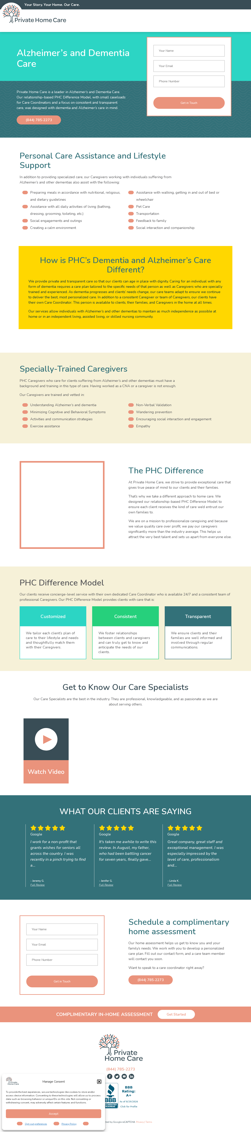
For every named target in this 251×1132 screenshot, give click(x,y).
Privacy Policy (69, 1124)
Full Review (37, 885)
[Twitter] (117, 1076)
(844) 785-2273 (39, 120)
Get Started (176, 1014)
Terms (149, 1122)
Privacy (140, 1122)
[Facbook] (109, 1076)
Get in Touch (189, 103)
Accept (53, 1114)
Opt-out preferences (36, 1124)
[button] (99, 1082)
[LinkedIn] (131, 1076)
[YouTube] (124, 1076)
